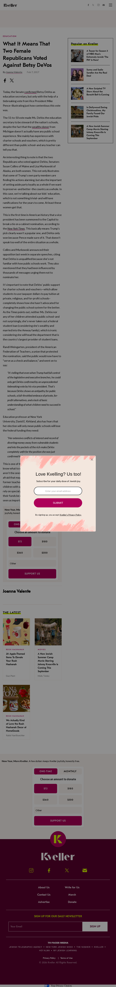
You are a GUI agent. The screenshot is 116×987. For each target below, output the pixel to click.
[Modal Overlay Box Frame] (58, 494)
